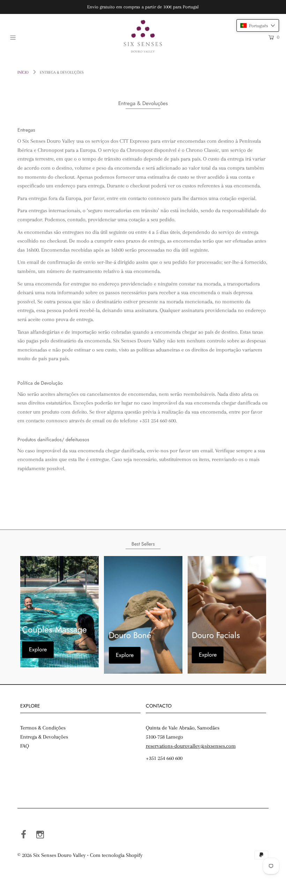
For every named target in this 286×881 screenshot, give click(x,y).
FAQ (24, 746)
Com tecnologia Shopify (116, 855)
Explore (38, 649)
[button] (258, 25)
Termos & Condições (43, 728)
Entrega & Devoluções (44, 737)
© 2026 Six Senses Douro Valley (51, 855)
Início (23, 72)
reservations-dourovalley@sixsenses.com (191, 746)
